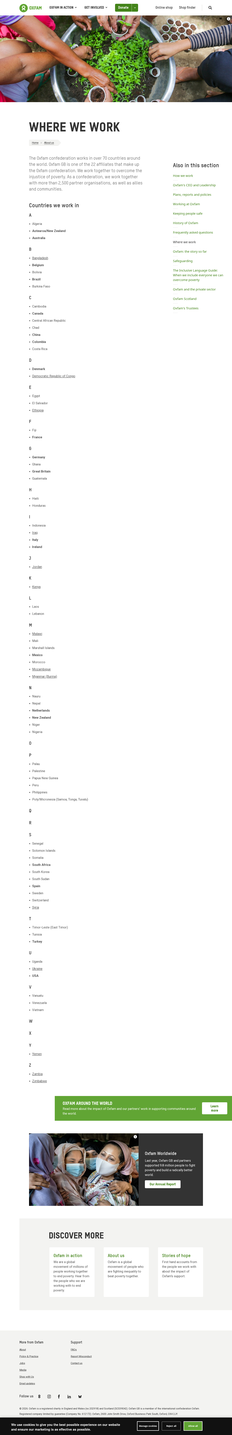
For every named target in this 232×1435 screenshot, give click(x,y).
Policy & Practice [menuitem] (28, 1356)
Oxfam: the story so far (190, 251)
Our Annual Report (163, 1184)
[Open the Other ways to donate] (135, 8)
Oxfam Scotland (184, 299)
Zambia (37, 1074)
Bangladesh (40, 258)
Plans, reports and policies (192, 194)
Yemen (37, 1054)
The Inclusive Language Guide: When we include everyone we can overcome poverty (198, 275)
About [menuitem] (22, 1349)
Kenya (36, 587)
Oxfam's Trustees (186, 308)
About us (49, 142)
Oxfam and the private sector (194, 289)
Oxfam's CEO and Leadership (194, 185)
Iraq (35, 532)
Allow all (193, 1425)
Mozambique (41, 669)
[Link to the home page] (30, 7)
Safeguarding (183, 261)
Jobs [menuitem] (22, 1363)
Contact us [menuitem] (76, 1363)
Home (35, 142)
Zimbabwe (39, 1081)
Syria (35, 907)
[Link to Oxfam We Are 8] (40, 1396)
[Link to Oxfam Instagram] (49, 1396)
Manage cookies (148, 1425)
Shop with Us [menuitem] (26, 1376)
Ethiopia (38, 410)
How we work (183, 176)
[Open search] (209, 8)
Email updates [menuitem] (27, 1383)
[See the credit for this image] (228, 19)
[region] (116, 1426)
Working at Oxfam (186, 204)
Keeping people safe (187, 213)
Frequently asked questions (193, 232)
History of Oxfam (185, 223)
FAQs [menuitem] (74, 1349)
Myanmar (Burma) (44, 676)
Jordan (37, 567)
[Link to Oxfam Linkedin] (69, 1396)
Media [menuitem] (22, 1369)
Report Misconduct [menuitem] (81, 1356)
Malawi (37, 634)
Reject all (171, 1425)
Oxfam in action (61, 7)
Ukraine (37, 969)
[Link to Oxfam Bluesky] (80, 1396)
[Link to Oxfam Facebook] (59, 1396)
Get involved (94, 7)
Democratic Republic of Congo (53, 376)
